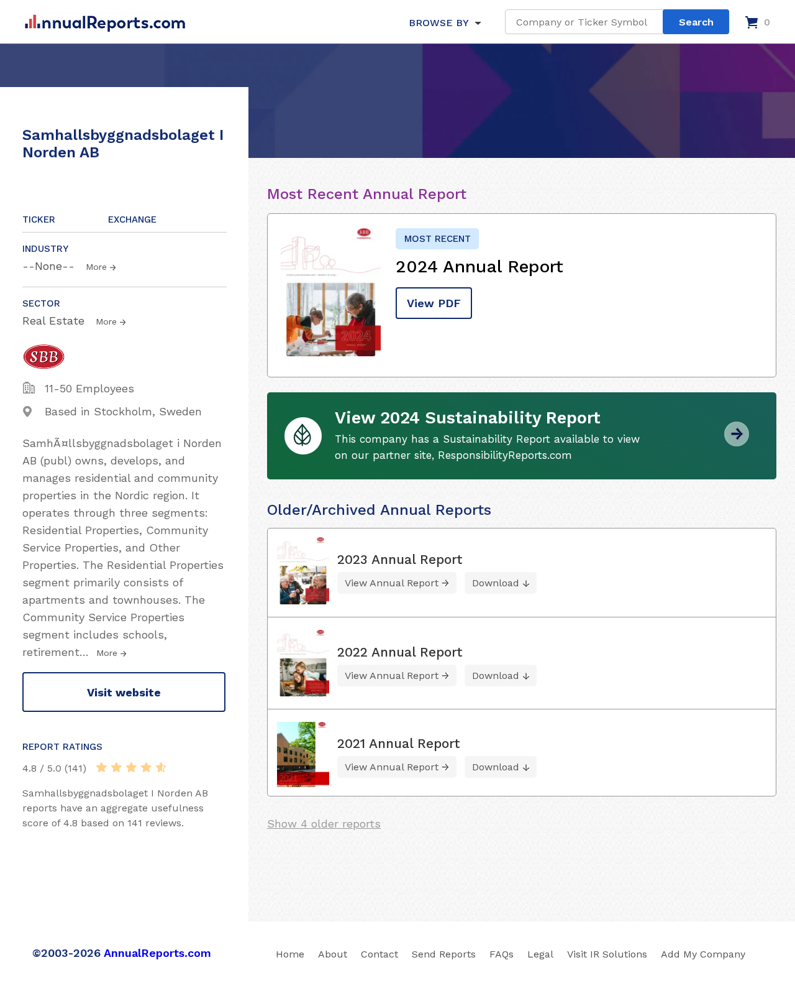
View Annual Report (391, 583)
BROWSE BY (438, 23)
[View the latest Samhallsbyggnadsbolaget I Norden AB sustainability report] (736, 442)
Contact (379, 954)
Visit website (124, 692)
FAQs (501, 954)
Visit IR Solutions (607, 954)
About (332, 954)
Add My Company (703, 954)
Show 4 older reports (324, 823)
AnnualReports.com (157, 952)
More (96, 267)
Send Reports (444, 954)
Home (290, 954)
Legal (540, 954)
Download (495, 583)
